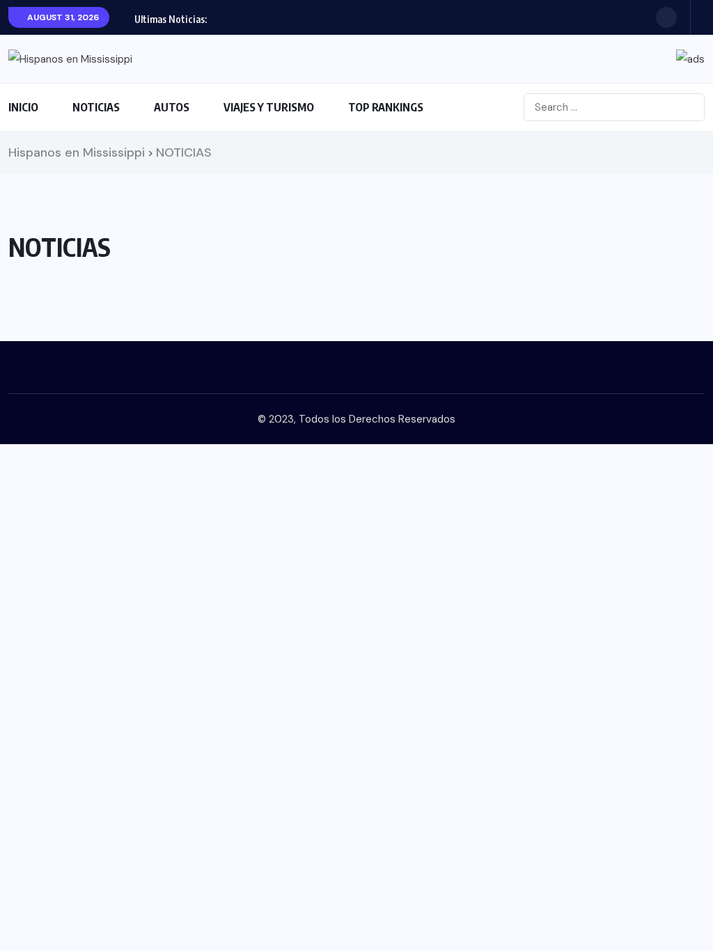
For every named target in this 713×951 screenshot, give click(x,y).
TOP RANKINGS (385, 107)
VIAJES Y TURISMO (269, 107)
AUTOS (171, 107)
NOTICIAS (96, 107)
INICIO (23, 107)
